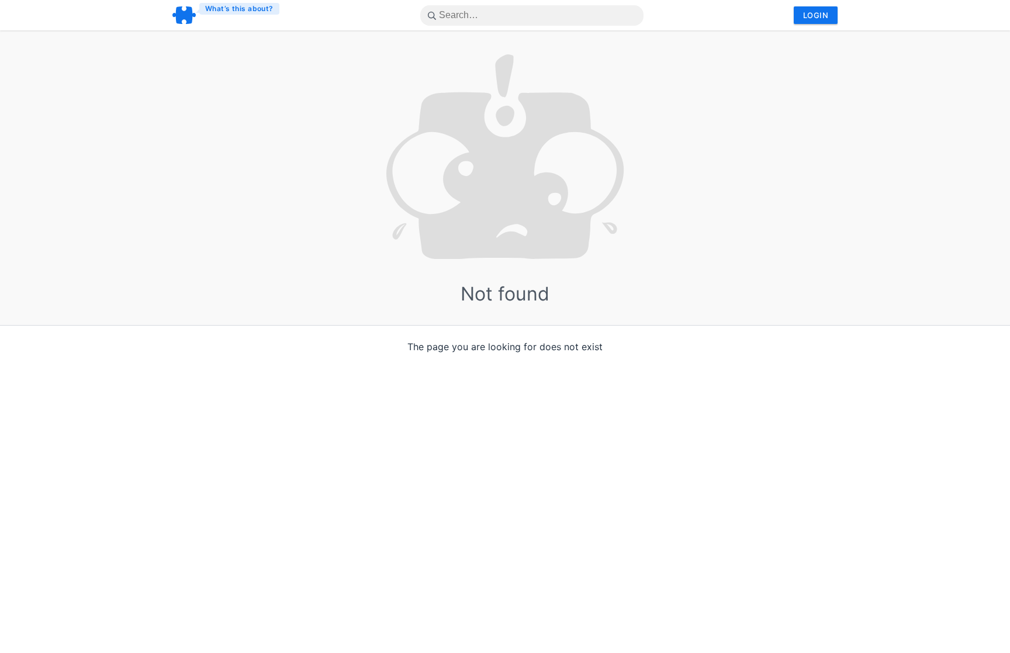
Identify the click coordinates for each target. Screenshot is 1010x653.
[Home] (226, 15)
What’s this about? (239, 8)
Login (815, 15)
